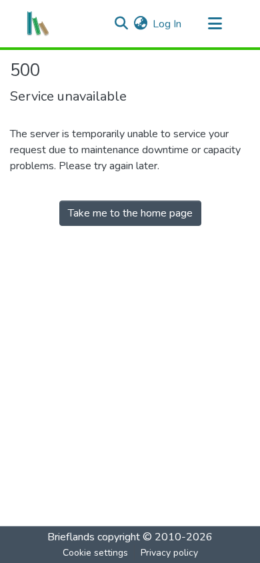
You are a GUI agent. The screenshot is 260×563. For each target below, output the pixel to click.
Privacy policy (169, 552)
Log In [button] (168, 24)
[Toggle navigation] (214, 24)
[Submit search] (121, 24)
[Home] (38, 24)
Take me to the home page (130, 213)
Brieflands (71, 537)
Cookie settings (95, 552)
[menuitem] (140, 24)
